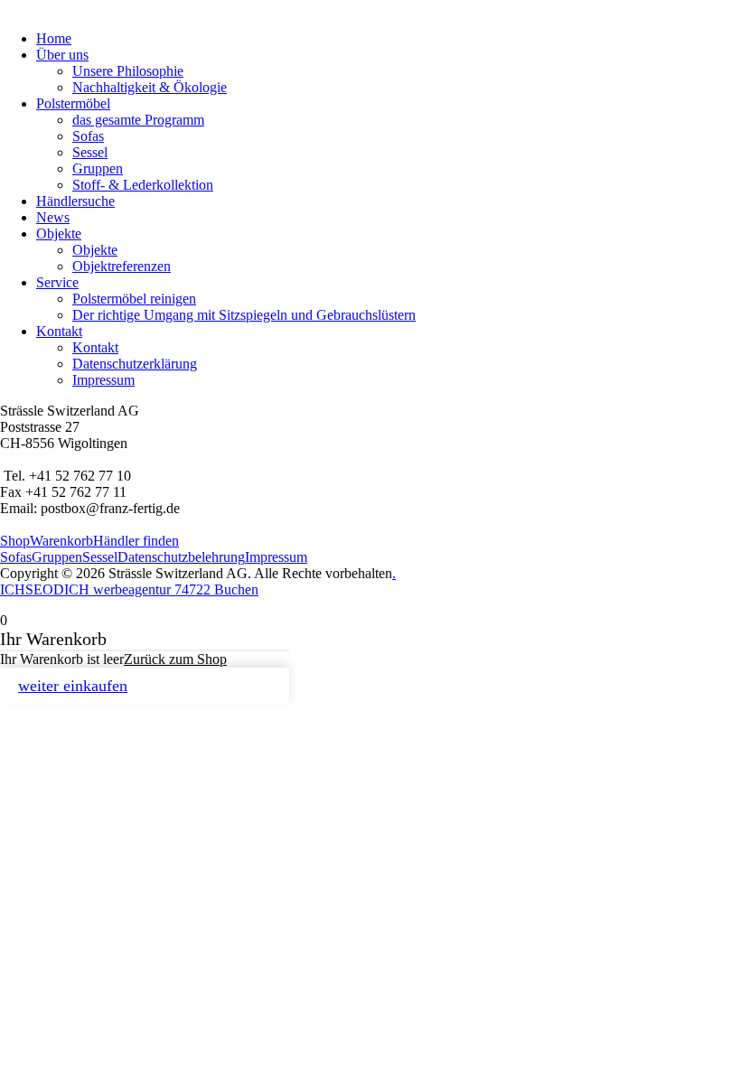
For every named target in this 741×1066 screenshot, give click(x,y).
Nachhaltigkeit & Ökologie (149, 87)
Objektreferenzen (121, 266)
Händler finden (136, 540)
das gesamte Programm (138, 119)
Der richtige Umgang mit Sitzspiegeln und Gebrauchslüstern (244, 315)
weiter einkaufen (72, 686)
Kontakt (59, 331)
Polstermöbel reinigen (134, 298)
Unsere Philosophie (127, 71)
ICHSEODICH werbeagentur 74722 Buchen (129, 589)
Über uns (62, 54)
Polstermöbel (73, 103)
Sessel (90, 152)
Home (53, 38)
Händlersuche (75, 201)
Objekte (58, 233)
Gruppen (97, 168)
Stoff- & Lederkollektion (142, 184)
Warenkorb (61, 540)
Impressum (103, 380)
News (53, 217)
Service (57, 282)
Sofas (88, 136)
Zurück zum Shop (175, 659)
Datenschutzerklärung (134, 363)
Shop (15, 540)
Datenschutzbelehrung (181, 557)
